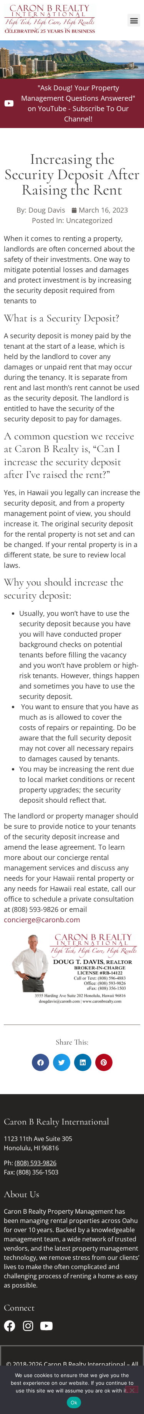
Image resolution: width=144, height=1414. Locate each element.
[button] (133, 20)
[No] (131, 1389)
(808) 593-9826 (35, 1163)
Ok (74, 1402)
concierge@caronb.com (42, 919)
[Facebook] (9, 1326)
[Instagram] (28, 1326)
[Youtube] (46, 1326)
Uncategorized (89, 220)
